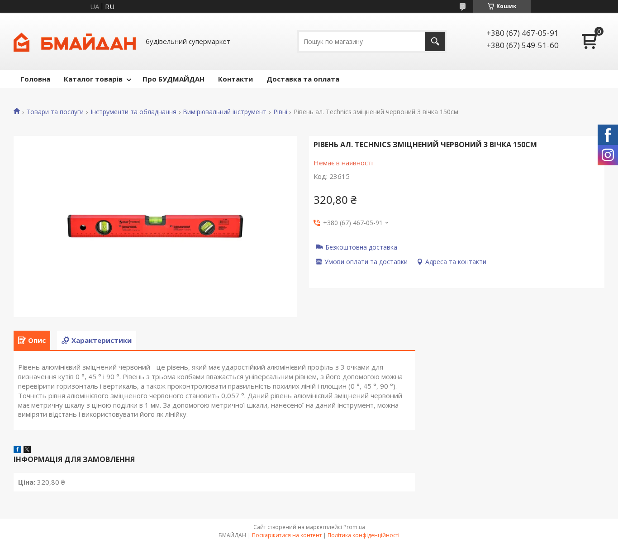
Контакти (235, 78)
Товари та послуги (55, 112)
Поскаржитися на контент (287, 535)
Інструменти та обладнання (133, 112)
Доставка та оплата (302, 78)
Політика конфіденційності (363, 535)
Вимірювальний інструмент (224, 112)
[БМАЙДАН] (75, 41)
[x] (27, 450)
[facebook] (17, 450)
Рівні (280, 112)
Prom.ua (354, 527)
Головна (35, 78)
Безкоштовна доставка (361, 247)
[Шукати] (435, 41)
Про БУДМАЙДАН (173, 78)
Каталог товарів (93, 78)
